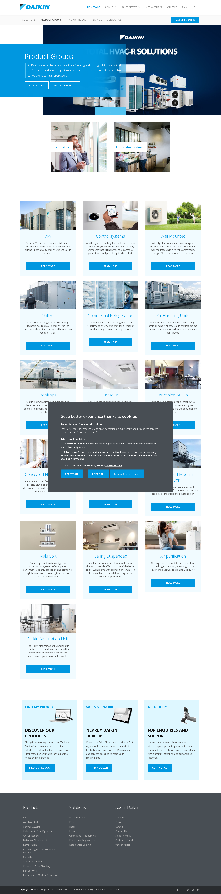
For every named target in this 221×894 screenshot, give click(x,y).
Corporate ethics (104, 889)
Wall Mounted (30, 822)
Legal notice (47, 889)
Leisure (73, 831)
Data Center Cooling (80, 844)
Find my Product (77, 19)
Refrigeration (30, 844)
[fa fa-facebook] (177, 889)
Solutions (28, 19)
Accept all (72, 473)
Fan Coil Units (30, 870)
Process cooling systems (82, 840)
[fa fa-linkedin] (188, 889)
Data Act (120, 889)
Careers (119, 826)
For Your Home (77, 817)
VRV (25, 817)
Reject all (98, 473)
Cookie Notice (113, 465)
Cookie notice (62, 889)
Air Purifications (31, 835)
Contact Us (114, 19)
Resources (120, 822)
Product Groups (51, 19)
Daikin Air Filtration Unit (35, 840)
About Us (120, 817)
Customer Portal (124, 840)
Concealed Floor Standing (36, 866)
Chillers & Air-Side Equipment (38, 831)
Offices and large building (82, 835)
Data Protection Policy (82, 889)
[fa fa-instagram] (198, 889)
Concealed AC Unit (33, 861)
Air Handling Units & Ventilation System (39, 851)
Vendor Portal (122, 844)
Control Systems (31, 826)
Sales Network (123, 835)
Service (97, 19)
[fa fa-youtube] (193, 889)
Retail (72, 822)
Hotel (72, 826)
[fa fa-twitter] (183, 889)
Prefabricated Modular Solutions (40, 875)
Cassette (27, 857)
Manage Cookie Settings (126, 473)
